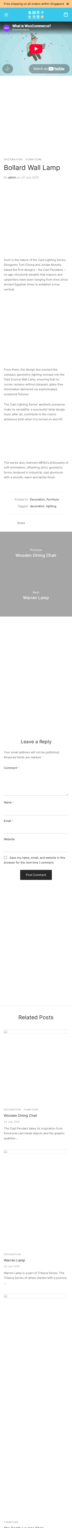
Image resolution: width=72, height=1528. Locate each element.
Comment (11, 768)
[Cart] (66, 14)
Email (8, 821)
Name (9, 802)
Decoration (13, 159)
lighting (51, 506)
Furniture (34, 159)
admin (12, 177)
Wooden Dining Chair (20, 1115)
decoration (37, 506)
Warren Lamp (14, 1260)
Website (9, 839)
